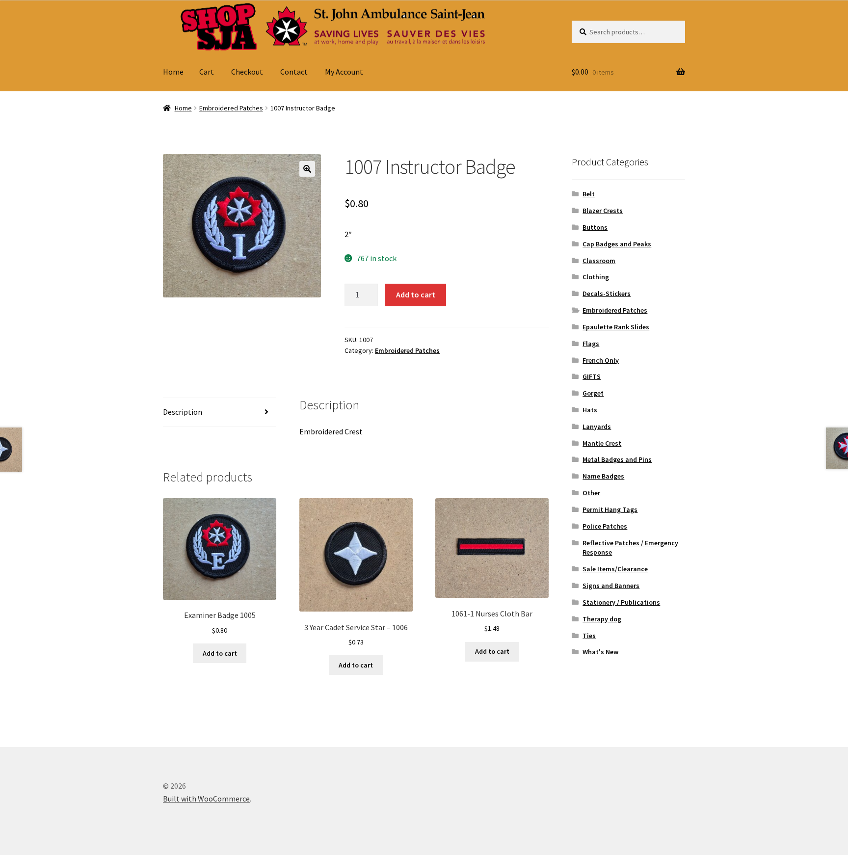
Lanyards (597, 426)
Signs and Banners (611, 585)
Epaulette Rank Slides (616, 326)
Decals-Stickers (607, 293)
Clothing (596, 276)
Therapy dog (602, 619)
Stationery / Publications (621, 602)
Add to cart (415, 294)
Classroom (599, 260)
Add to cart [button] (220, 653)
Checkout (247, 72)
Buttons (595, 227)
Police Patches (605, 526)
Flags (591, 343)
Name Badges (603, 476)
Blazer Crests (603, 210)
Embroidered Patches (231, 108)
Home (173, 72)
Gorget (593, 393)
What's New (600, 651)
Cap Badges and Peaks (617, 244)
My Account (344, 72)
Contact (294, 72)
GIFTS (592, 376)
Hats (590, 409)
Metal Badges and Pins (617, 459)
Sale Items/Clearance (615, 568)
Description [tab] (182, 412)
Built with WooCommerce (206, 798)
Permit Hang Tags (610, 509)
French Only (601, 360)
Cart (206, 72)
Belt (589, 193)
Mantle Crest (602, 443)
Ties (589, 635)
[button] (307, 169)
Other (591, 492)
